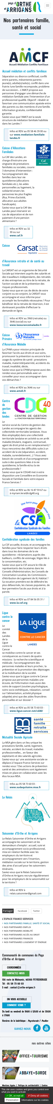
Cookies (45, 1085)
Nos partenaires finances (18, 938)
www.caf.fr (16, 235)
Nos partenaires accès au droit (22, 934)
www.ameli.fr (18, 391)
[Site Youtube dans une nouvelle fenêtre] (46, 1028)
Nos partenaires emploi (17, 927)
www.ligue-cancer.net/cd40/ (26, 711)
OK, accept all (15, 1095)
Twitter (36, 911)
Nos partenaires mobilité (18, 930)
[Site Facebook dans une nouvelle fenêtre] (37, 1028)
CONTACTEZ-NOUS (16, 973)
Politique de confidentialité (28, 1085)
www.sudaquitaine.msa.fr (25, 787)
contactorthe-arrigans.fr (22, 987)
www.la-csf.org (18, 602)
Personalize (12, 1100)
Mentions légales (8, 1085)
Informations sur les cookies (35, 1100)
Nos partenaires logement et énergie (25, 942)
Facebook (22, 911)
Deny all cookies (39, 1095)
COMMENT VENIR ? (16, 1005)
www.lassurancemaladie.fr (26, 325)
